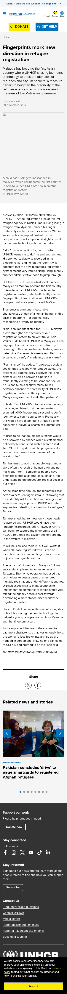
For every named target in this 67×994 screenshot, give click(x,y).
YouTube (30, 852)
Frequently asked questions (21, 907)
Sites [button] (62, 16)
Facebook (5, 852)
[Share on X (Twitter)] (28, 685)
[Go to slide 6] (40, 793)
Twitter (22, 852)
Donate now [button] (14, 827)
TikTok (39, 852)
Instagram (13, 852)
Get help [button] (49, 26)
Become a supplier (15, 937)
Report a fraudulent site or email (23, 931)
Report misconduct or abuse (21, 925)
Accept (33, 986)
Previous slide (7, 733)
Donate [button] (55, 16)
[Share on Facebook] (37, 685)
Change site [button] (49, 3)
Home (6, 37)
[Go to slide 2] (25, 793)
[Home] (21, 14)
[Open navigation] (4, 14)
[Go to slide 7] (44, 793)
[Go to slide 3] (29, 793)
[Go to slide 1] (21, 793)
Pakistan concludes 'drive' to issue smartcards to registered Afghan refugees (31, 772)
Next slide (60, 733)
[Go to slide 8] (47, 793)
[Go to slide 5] (36, 793)
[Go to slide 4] (32, 793)
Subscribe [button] (13, 887)
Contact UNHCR (13, 913)
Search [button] (47, 16)
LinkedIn (48, 852)
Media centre (11, 919)
